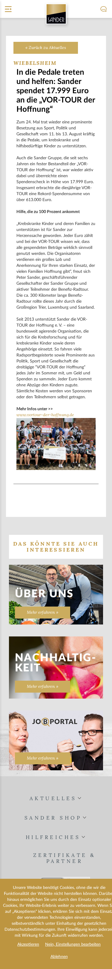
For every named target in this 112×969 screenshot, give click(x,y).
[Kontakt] (101, 9)
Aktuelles (53, 798)
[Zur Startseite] (56, 14)
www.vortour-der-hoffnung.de (45, 414)
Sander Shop (53, 818)
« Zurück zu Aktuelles (45, 47)
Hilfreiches (53, 837)
